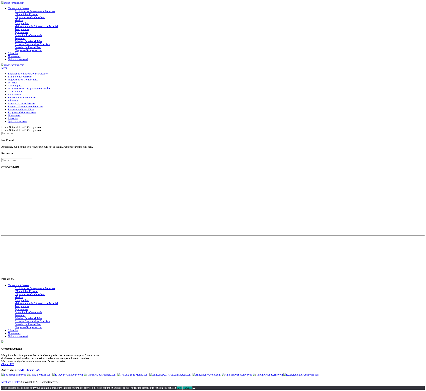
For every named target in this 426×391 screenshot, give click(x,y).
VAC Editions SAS (29, 370)
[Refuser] (194, 388)
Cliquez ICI (7, 364)
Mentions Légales (10, 382)
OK (179, 388)
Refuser (187, 388)
